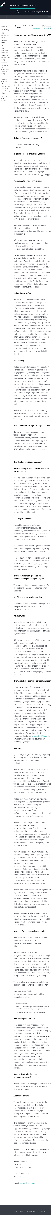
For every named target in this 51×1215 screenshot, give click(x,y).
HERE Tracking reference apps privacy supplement (5, 58)
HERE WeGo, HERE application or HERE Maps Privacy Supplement (5, 70)
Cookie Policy (5, 30)
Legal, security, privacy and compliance (22, 5)
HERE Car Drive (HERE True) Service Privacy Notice (5, 90)
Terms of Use (19, 1211)
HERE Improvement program (5, 35)
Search (18, 11)
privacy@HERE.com (40, 736)
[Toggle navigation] (3, 17)
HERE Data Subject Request (4, 98)
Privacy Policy (5, 27)
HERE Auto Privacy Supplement (5, 42)
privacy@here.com (27, 1183)
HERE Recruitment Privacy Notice (5, 50)
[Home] (2, 5)
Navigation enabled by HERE (4, 81)
